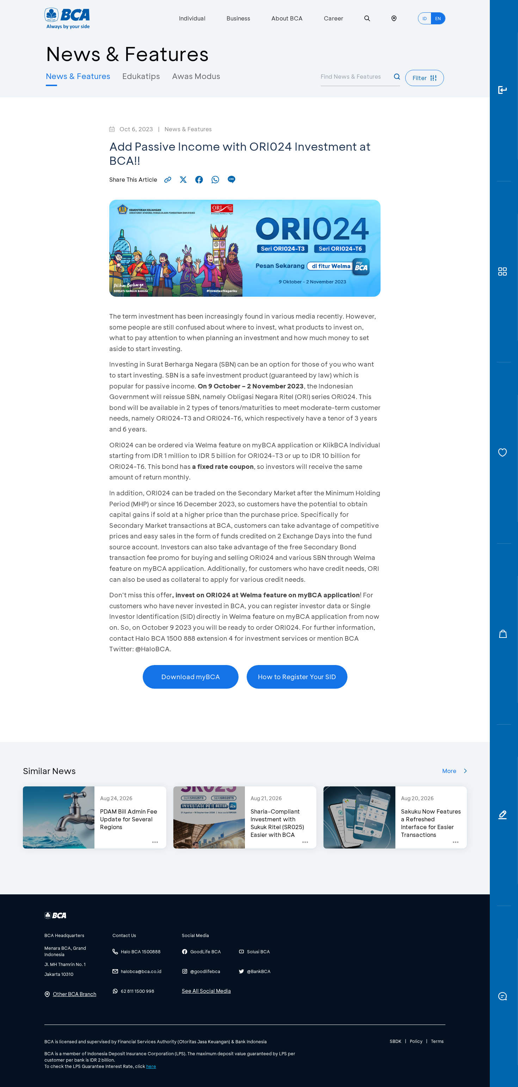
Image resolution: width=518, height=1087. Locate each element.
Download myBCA (190, 676)
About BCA (287, 18)
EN (438, 18)
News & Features (78, 76)
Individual (192, 18)
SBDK (395, 1041)
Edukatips (141, 76)
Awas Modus (196, 76)
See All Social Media (206, 991)
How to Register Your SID (297, 676)
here (151, 1066)
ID (425, 18)
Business (238, 18)
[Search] (367, 18)
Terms (437, 1041)
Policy (416, 1041)
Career (333, 18)
